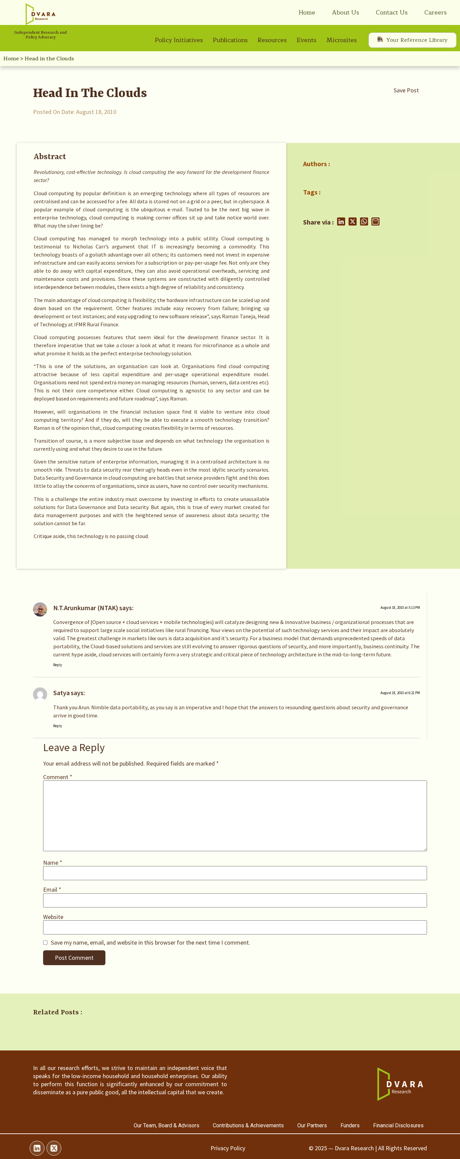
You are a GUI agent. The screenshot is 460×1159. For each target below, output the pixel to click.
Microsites (341, 40)
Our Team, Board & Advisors (166, 1125)
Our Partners (312, 1125)
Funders (350, 1125)
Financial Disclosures (398, 1125)
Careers (435, 12)
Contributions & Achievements (248, 1125)
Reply (57, 664)
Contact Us (391, 12)
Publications (230, 40)
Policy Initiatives (179, 40)
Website (53, 917)
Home (307, 12)
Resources (272, 40)
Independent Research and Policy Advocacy (40, 35)
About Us (345, 12)
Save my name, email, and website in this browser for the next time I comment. (150, 943)
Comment (57, 777)
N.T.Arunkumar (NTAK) (85, 607)
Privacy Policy (227, 1148)
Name (52, 863)
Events (306, 40)
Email (52, 890)
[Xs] (53, 1148)
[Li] (37, 1148)
